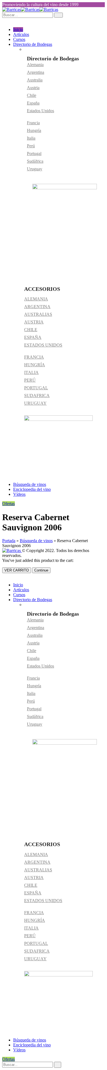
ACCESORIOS (42, 289)
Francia (33, 122)
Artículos (21, 34)
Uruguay (34, 169)
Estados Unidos (40, 110)
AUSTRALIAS (38, 314)
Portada (8, 540)
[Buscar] (57, 1065)
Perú (31, 145)
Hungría (34, 130)
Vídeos (19, 494)
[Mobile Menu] (3, 20)
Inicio (18, 29)
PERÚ (30, 380)
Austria (33, 87)
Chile (31, 95)
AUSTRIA (34, 322)
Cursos (19, 39)
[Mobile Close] (3, 575)
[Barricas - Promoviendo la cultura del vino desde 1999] (30, 9)
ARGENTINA (37, 306)
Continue (41, 570)
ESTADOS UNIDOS (43, 345)
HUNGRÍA (34, 364)
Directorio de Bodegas (32, 44)
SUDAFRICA (37, 395)
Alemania (35, 64)
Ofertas (8, 503)
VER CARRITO (16, 570)
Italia (31, 138)
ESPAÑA (32, 337)
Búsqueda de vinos (29, 484)
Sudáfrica (35, 161)
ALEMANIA (36, 299)
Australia (35, 80)
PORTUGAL (36, 387)
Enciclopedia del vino (32, 489)
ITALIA (31, 372)
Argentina (35, 72)
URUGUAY (35, 403)
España (33, 103)
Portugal (34, 153)
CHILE (30, 329)
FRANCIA (34, 357)
